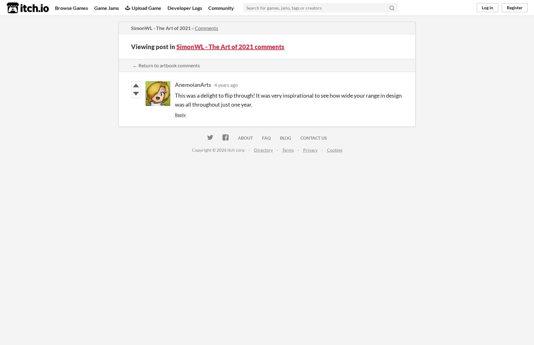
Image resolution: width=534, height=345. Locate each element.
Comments (206, 28)
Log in (487, 7)
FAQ (266, 138)
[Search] (392, 7)
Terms (288, 150)
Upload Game (146, 8)
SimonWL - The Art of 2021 (161, 28)
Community (221, 8)
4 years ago (226, 85)
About (245, 138)
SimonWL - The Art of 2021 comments (230, 46)
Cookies (334, 150)
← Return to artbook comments (166, 65)
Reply (180, 114)
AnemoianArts (193, 84)
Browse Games (71, 8)
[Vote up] (136, 86)
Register (515, 7)
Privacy (310, 150)
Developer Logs (184, 8)
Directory (263, 150)
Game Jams (106, 8)
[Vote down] (136, 94)
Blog (285, 138)
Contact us (313, 138)
